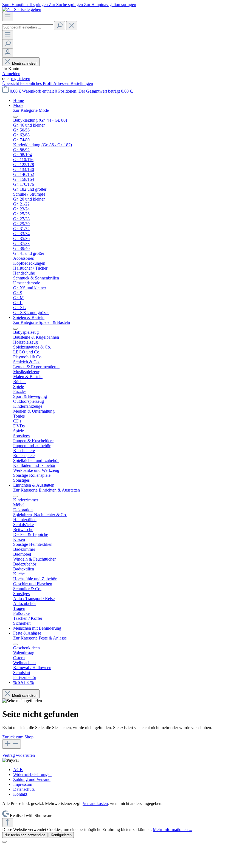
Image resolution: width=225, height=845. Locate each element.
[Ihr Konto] (7, 52)
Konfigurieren (61, 835)
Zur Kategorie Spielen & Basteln (41, 322)
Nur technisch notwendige (24, 835)
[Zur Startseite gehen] (21, 9)
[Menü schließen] (15, 117)
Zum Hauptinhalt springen (25, 4)
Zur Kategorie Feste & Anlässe (40, 638)
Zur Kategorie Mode (31, 110)
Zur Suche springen (66, 4)
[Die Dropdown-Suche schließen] (71, 25)
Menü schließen (24, 63)
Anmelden (11, 73)
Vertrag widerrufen (18, 755)
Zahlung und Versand (31, 779)
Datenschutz (24, 789)
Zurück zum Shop (17, 737)
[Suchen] (59, 25)
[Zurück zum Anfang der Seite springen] (7, 822)
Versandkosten (95, 803)
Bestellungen (82, 83)
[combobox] (27, 27)
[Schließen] (4, 842)
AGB (18, 769)
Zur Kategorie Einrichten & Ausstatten (46, 490)
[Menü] (7, 16)
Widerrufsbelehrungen (32, 774)
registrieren (20, 78)
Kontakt (20, 794)
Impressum (22, 784)
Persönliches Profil (36, 83)
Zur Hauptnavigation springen (110, 4)
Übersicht (11, 83)
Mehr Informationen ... (172, 829)
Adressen (62, 83)
